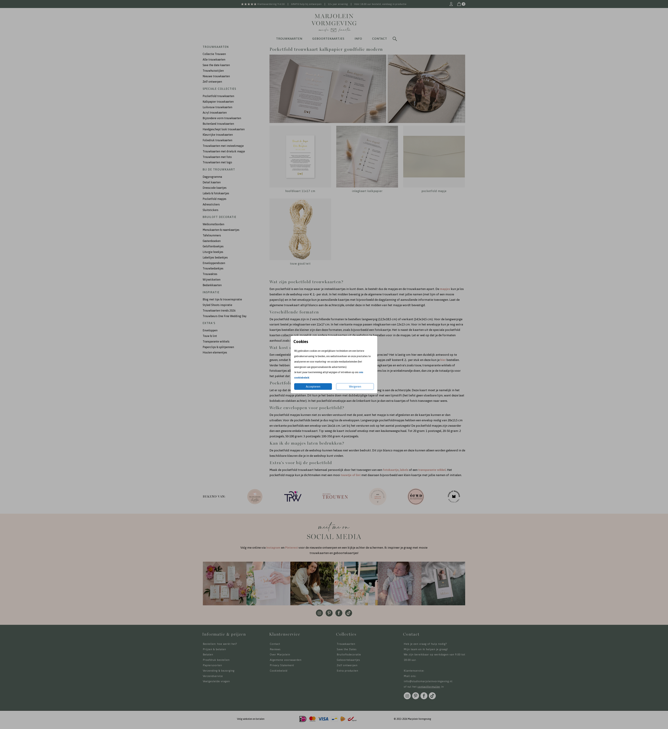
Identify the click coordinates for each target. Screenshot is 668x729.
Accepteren (313, 386)
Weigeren (355, 386)
